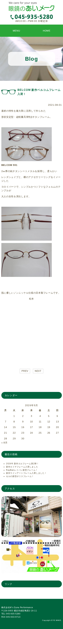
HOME (46, 30)
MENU (16, 30)
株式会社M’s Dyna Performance (17, 607)
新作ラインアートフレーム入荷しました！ (26, 473)
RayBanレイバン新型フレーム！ (22, 470)
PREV (25, 371)
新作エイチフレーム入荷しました (22, 467)
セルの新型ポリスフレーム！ (20, 476)
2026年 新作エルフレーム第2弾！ (22, 463)
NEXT (38, 371)
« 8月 (4, 442)
